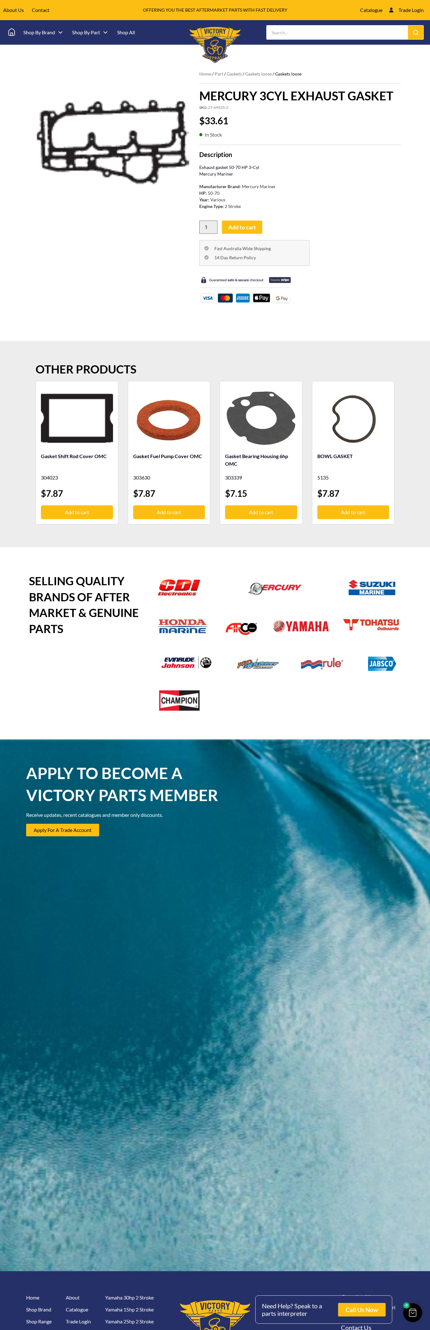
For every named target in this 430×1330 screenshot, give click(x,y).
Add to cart (242, 227)
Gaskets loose (258, 73)
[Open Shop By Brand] (60, 32)
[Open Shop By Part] (105, 32)
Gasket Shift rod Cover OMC (74, 456)
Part (219, 73)
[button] (412, 1312)
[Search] (415, 32)
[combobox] (337, 32)
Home (205, 73)
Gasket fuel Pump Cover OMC (167, 456)
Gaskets (234, 73)
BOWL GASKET (335, 456)
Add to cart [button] (77, 512)
